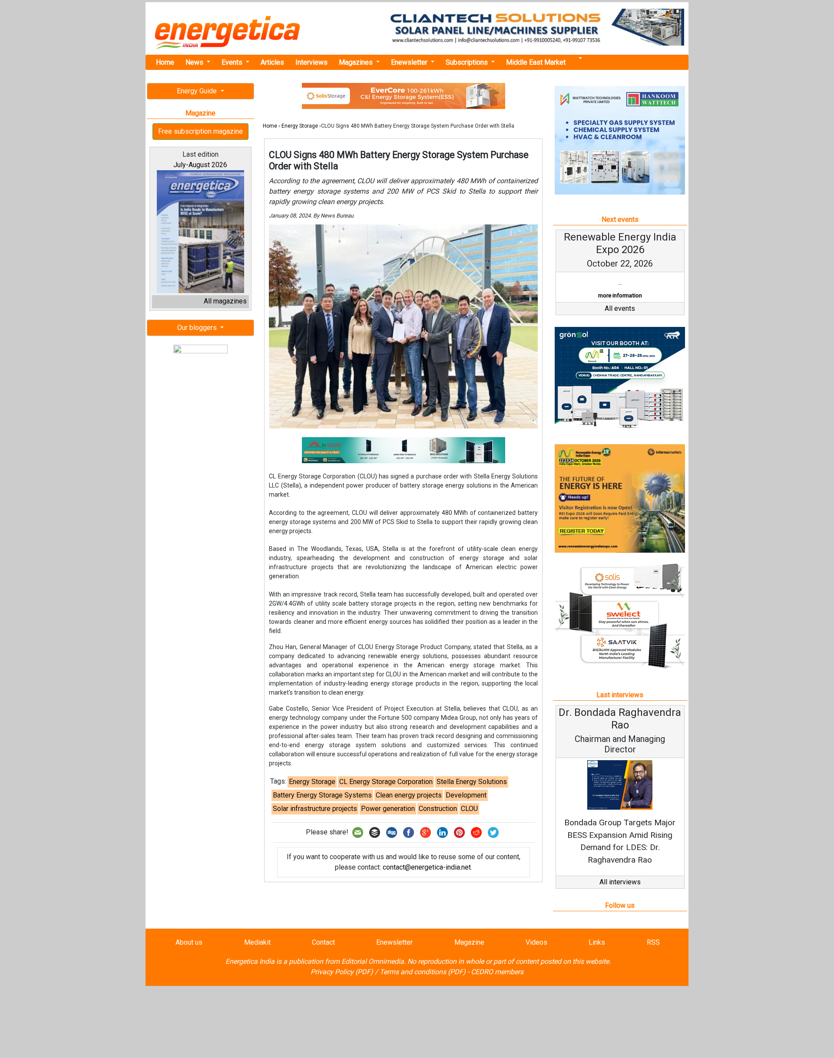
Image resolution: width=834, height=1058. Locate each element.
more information (620, 295)
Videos (536, 942)
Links (597, 942)
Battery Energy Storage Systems (322, 795)
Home (165, 62)
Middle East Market (536, 62)
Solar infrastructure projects (315, 808)
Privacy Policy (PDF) (342, 972)
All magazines (225, 301)
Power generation (388, 808)
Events (233, 62)
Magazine (469, 942)
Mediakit (257, 942)
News (195, 62)
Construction (438, 808)
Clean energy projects (409, 795)
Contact (323, 942)
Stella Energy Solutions (472, 782)
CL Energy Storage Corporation (386, 782)
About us (188, 942)
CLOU (469, 808)
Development (466, 795)
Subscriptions (468, 62)
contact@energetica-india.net (427, 867)
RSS (653, 942)
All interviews (620, 882)
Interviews (311, 62)
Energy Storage (299, 126)
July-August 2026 (200, 165)
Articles (272, 62)
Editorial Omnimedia (372, 961)
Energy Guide (197, 91)
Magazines (356, 62)
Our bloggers (197, 327)
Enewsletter (410, 62)
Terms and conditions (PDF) (423, 972)
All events (620, 308)
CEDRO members (497, 972)
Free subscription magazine (200, 131)
